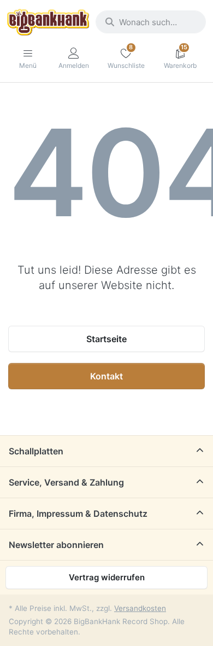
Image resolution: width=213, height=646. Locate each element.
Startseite (106, 338)
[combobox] (151, 21)
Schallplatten (36, 451)
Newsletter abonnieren (56, 544)
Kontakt (106, 376)
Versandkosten (140, 608)
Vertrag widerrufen (107, 577)
